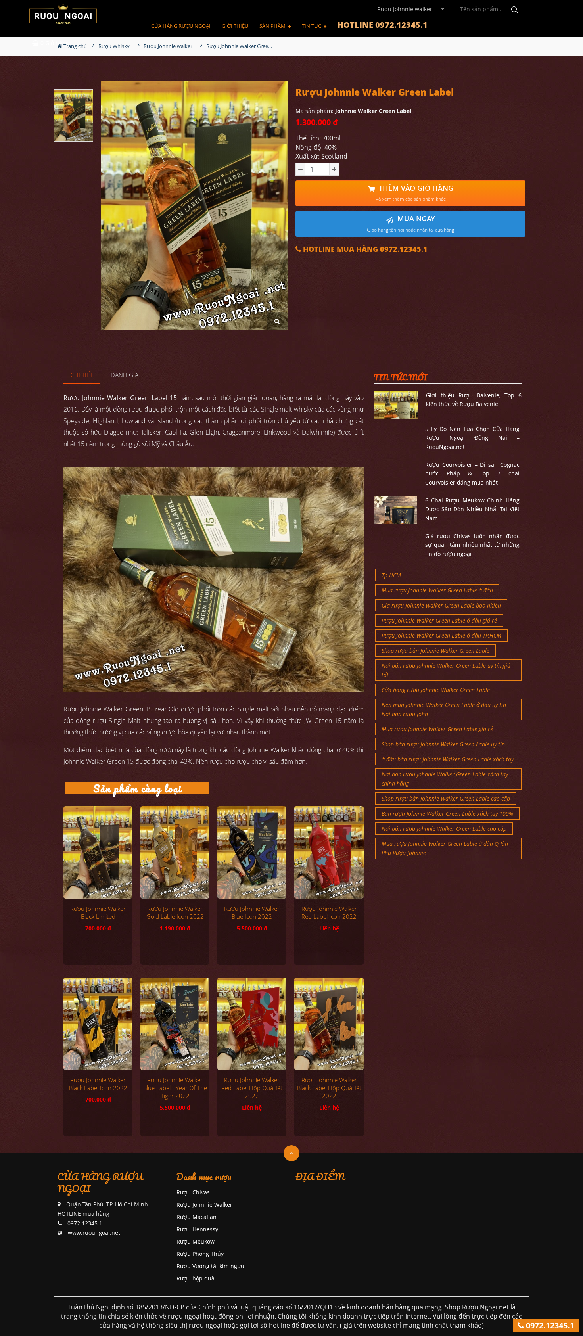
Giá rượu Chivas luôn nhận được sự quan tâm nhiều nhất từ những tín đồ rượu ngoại (472, 545)
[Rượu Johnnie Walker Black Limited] (97, 852)
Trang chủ (74, 46)
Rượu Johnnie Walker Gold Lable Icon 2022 (175, 912)
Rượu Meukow (195, 1241)
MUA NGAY (410, 223)
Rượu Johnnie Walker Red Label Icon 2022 (329, 912)
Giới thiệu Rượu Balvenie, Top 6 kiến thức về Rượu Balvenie (474, 399)
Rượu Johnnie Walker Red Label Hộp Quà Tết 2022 (251, 1088)
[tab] (82, 375)
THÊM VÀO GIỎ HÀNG (414, 193)
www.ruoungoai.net (94, 1232)
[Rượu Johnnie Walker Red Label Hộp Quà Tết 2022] (251, 1024)
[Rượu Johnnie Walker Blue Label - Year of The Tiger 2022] (174, 1024)
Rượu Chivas (193, 1192)
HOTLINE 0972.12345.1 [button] (383, 24)
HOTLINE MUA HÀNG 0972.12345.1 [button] (364, 249)
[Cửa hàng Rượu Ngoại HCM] (63, 13)
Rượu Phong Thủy (200, 1253)
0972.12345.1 (549, 1325)
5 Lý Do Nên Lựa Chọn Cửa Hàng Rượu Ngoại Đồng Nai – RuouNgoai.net (472, 437)
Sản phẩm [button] (273, 25)
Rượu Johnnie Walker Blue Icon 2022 (252, 912)
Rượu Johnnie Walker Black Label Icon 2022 (98, 1084)
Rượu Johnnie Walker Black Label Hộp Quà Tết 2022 (329, 1088)
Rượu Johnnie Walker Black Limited (98, 912)
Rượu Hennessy (197, 1229)
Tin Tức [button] (312, 25)
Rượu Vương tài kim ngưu (210, 1266)
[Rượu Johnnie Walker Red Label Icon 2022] (328, 852)
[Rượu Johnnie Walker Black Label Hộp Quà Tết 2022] (328, 1024)
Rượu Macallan (196, 1217)
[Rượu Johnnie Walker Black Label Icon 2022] (97, 1024)
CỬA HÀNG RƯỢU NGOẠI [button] (181, 25)
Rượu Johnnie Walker (204, 1204)
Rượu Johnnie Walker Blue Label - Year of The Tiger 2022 (175, 1088)
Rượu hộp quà (195, 1278)
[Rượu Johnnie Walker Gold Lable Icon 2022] (174, 852)
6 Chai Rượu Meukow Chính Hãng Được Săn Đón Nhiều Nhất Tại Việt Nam (472, 509)
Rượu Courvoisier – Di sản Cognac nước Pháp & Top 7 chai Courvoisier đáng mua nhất (472, 473)
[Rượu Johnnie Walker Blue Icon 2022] (251, 852)
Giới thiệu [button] (235, 25)
